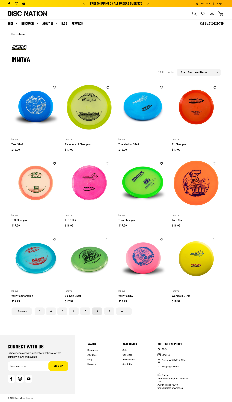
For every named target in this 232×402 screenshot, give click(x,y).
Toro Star (177, 220)
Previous (22, 311)
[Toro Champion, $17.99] (142, 183)
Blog (64, 24)
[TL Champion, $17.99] (196, 107)
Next (123, 311)
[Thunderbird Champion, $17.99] (89, 107)
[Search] (194, 13)
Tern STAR (17, 144)
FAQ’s (164, 349)
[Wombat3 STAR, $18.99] (196, 258)
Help (219, 3)
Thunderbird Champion (78, 144)
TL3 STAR (70, 220)
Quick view (46, 93)
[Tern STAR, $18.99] (35, 107)
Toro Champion (127, 220)
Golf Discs (127, 355)
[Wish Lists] (203, 13)
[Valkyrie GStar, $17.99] (89, 258)
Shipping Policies (170, 366)
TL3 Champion (19, 220)
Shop (11, 24)
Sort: (184, 72)
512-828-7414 (216, 23)
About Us (48, 24)
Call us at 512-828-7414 (174, 360)
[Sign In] (212, 13)
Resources (28, 24)
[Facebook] (9, 3)
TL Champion (179, 144)
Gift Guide (127, 364)
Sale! (124, 350)
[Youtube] (23, 3)
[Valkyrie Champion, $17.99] (35, 258)
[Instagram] (16, 3)
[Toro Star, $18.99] (196, 183)
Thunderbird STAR (128, 144)
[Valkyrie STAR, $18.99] (142, 258)
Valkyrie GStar (73, 295)
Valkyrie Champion (22, 295)
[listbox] (204, 72)
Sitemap (29, 398)
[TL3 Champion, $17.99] (35, 183)
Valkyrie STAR (126, 295)
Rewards (77, 24)
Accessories (128, 359)
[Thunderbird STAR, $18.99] (142, 107)
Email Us (166, 355)
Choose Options (35, 124)
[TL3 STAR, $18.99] (89, 183)
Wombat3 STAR (181, 295)
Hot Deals (205, 3)
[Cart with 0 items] (220, 13)
